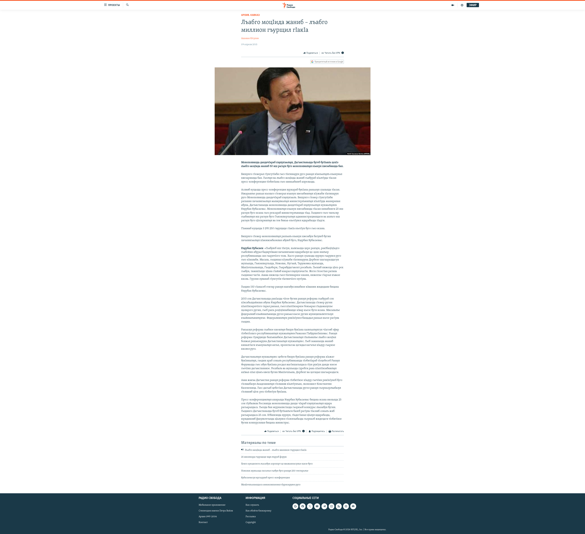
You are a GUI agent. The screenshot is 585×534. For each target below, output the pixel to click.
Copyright (251, 522)
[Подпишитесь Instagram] (331, 506)
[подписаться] (353, 506)
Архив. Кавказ (250, 15)
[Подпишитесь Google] (295, 506)
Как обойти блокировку (258, 511)
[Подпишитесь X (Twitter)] (310, 506)
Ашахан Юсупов (250, 38)
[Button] (310, 53)
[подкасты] (462, 5)
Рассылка (251, 516)
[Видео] (452, 5)
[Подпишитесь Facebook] (302, 506)
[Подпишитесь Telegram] (324, 506)
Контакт (203, 522)
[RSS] (339, 506)
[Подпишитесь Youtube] (317, 506)
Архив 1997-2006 (208, 516)
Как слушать (252, 505)
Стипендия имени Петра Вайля (216, 511)
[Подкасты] (346, 506)
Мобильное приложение (212, 505)
